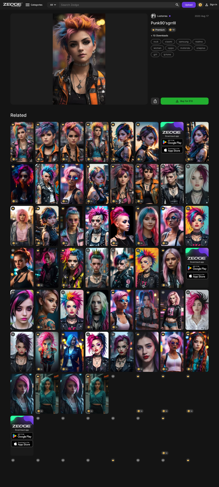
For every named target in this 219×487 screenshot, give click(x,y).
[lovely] (197, 310)
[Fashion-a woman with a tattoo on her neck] (72, 436)
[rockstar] (97, 352)
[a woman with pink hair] (172, 184)
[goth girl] (47, 436)
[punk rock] (97, 436)
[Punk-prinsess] (97, 268)
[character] (22, 268)
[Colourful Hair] (197, 226)
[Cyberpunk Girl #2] (22, 394)
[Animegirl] (147, 310)
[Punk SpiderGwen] (122, 352)
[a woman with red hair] (122, 394)
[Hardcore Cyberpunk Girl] (97, 226)
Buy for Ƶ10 (186, 101)
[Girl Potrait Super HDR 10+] (197, 436)
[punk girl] (122, 268)
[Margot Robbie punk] (172, 310)
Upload (189, 4)
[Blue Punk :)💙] (122, 436)
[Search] (177, 4)
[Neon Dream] (147, 436)
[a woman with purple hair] (22, 310)
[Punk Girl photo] (47, 184)
